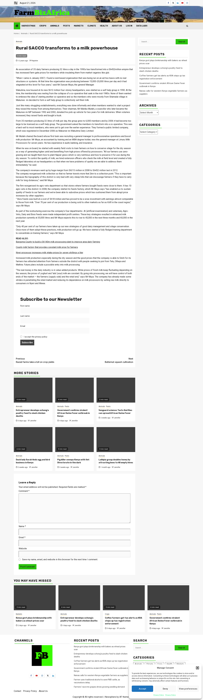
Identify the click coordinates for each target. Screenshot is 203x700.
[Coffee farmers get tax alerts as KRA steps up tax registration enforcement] (124, 597)
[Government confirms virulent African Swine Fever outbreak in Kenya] (168, 597)
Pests (66, 26)
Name (22, 526)
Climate (91, 26)
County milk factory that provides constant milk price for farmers (47, 247)
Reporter (34, 61)
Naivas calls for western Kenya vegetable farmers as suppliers (101, 675)
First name (25, 306)
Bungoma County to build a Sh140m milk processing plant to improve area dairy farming (58, 241)
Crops (42, 26)
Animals (54, 26)
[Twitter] (48, 675)
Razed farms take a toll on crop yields (35, 360)
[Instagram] (42, 675)
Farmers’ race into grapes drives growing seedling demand (99, 687)
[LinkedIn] (53, 676)
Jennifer (33, 421)
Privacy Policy (158, 695)
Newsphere (110, 697)
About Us (117, 26)
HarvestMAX (28, 26)
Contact (17, 691)
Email (22, 326)
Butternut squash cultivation (119, 360)
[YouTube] (37, 675)
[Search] (187, 26)
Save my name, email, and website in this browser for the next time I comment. (60, 559)
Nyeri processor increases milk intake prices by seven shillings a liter (49, 252)
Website (23, 548)
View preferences (188, 689)
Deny (165, 689)
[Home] (17, 26)
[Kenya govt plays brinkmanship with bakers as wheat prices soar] (35, 597)
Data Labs (141, 26)
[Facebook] (31, 675)
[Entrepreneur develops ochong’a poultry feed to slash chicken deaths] (79, 597)
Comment (24, 491)
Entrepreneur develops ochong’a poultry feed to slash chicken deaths (32, 413)
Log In (129, 26)
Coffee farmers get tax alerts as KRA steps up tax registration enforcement (123, 621)
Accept (142, 689)
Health (104, 26)
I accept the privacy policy (35, 337)
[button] (197, 667)
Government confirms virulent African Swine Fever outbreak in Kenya (73, 413)
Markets (78, 26)
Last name (25, 316)
